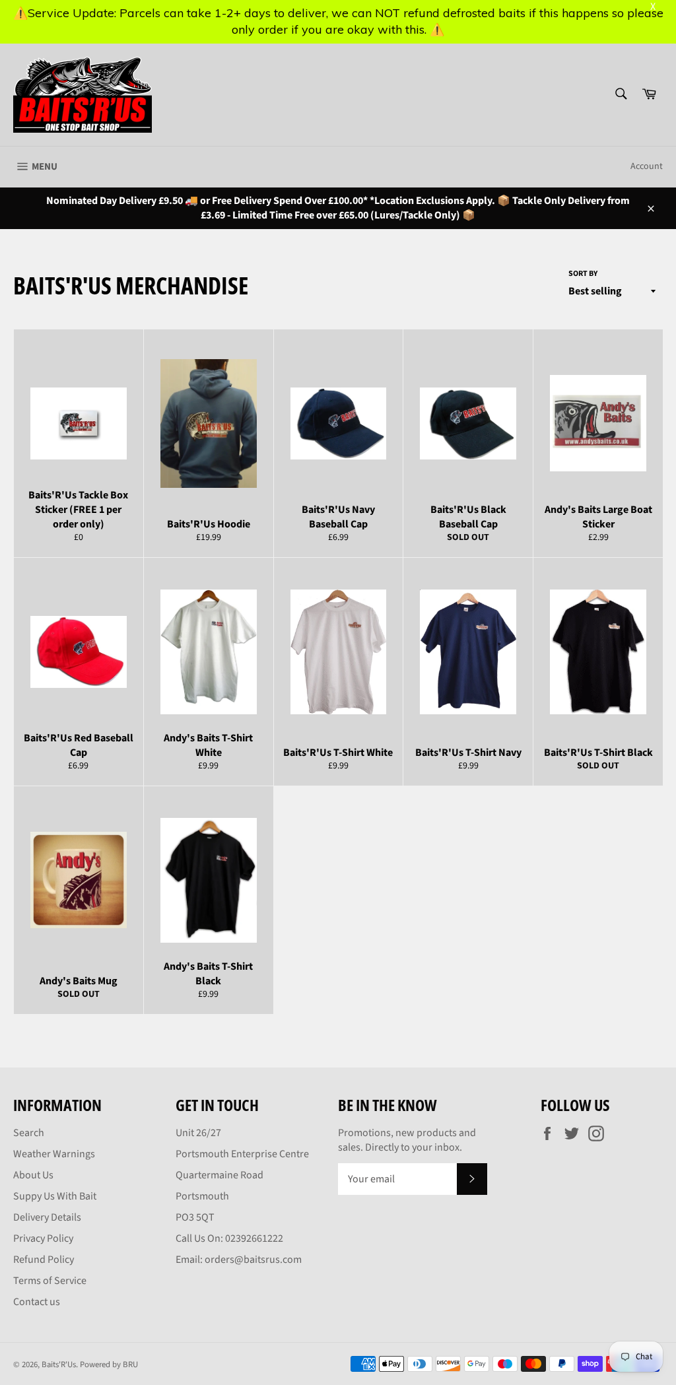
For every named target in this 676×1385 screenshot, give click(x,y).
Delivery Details (47, 1217)
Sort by (582, 274)
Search (28, 1133)
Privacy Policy (43, 1238)
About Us (33, 1175)
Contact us (36, 1302)
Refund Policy (43, 1259)
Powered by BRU (109, 1364)
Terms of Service (49, 1280)
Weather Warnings (54, 1154)
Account (646, 166)
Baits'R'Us (59, 1364)
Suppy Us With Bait (54, 1196)
